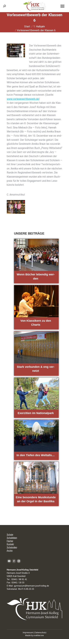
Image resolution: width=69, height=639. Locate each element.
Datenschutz (40, 632)
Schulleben (12, 538)
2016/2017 (14, 51)
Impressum (28, 632)
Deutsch (13, 56)
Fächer (10, 541)
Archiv (10, 550)
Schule (10, 534)
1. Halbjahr (15, 47)
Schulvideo (12, 547)
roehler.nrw (39, 635)
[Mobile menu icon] (62, 6)
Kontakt (10, 544)
